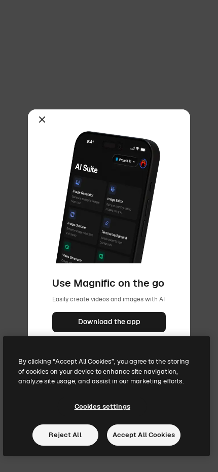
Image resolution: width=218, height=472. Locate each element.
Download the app (109, 321)
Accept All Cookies (144, 434)
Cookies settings (102, 406)
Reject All (65, 434)
